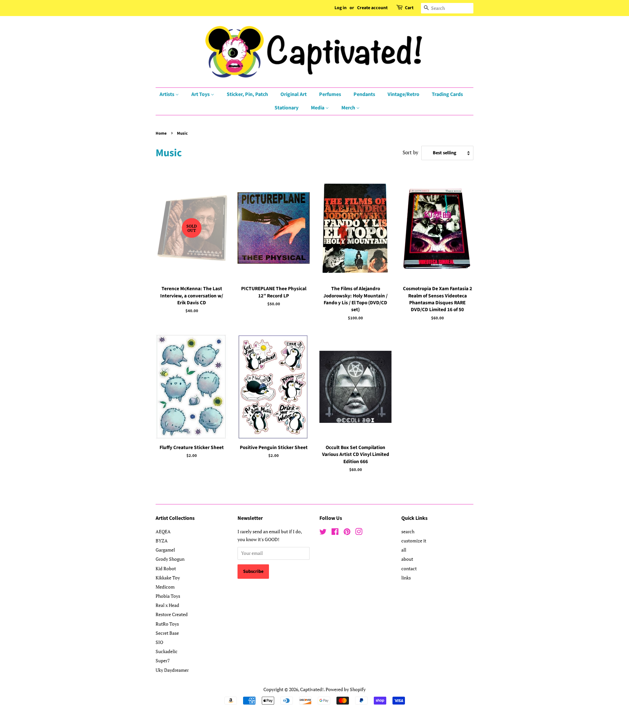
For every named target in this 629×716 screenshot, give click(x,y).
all (403, 550)
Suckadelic (167, 651)
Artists (167, 94)
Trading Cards (447, 94)
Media (318, 107)
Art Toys (201, 94)
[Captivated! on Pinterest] (347, 533)
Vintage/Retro (403, 94)
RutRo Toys (167, 624)
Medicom (165, 587)
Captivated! (312, 689)
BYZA (162, 540)
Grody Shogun (170, 559)
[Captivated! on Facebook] (335, 533)
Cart (409, 8)
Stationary (286, 107)
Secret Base (167, 633)
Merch (348, 107)
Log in (340, 8)
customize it (413, 540)
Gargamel (165, 550)
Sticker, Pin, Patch (247, 94)
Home (161, 133)
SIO (159, 642)
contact (409, 568)
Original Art (293, 94)
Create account (372, 8)
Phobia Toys (168, 596)
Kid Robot (166, 568)
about (407, 559)
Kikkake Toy (168, 578)
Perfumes (330, 94)
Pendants (364, 94)
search (407, 531)
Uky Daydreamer (172, 670)
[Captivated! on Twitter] (323, 533)
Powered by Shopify (346, 689)
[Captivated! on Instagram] (358, 533)
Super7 (163, 660)
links (406, 578)
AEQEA (163, 531)
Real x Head (167, 605)
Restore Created (172, 614)
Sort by (410, 152)
